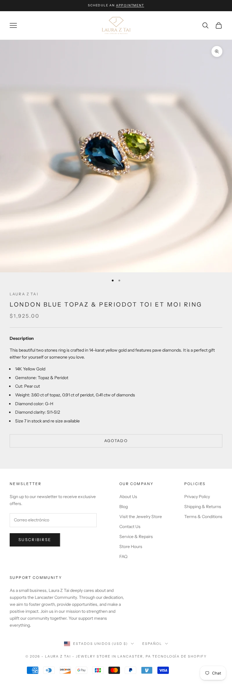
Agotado (116, 440)
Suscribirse (34, 539)
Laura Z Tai (24, 294)
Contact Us (129, 526)
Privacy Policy (197, 496)
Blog (123, 506)
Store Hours (130, 546)
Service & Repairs (136, 536)
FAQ (123, 556)
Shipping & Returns (202, 506)
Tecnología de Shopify (179, 656)
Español (152, 644)
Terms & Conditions (203, 516)
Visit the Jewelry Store (140, 516)
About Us (128, 496)
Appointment (130, 5)
